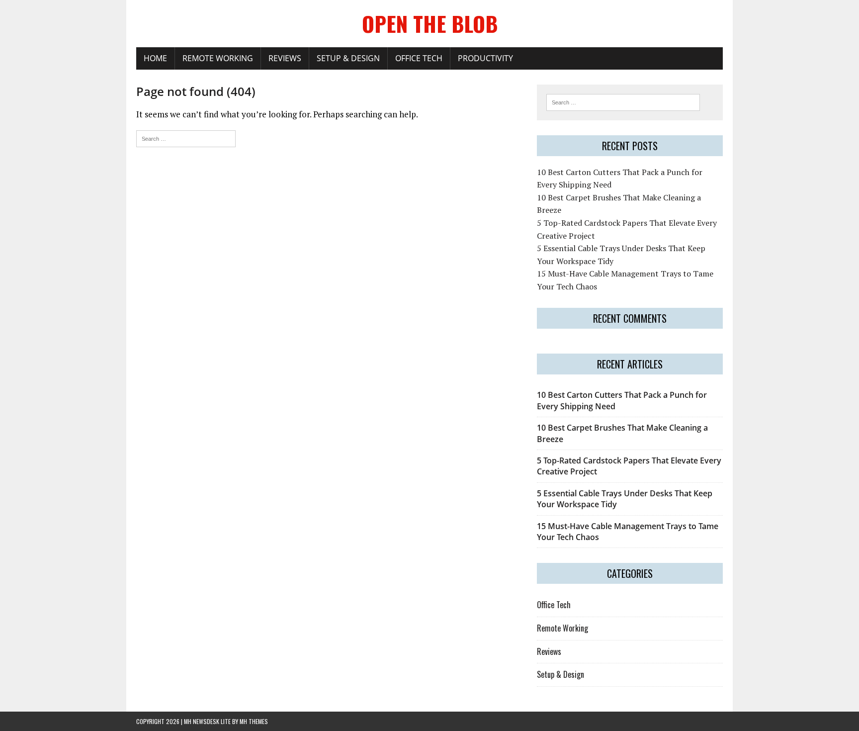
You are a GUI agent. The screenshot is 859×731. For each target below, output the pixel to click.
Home (155, 58)
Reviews (284, 58)
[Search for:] (186, 137)
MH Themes (254, 721)
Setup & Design (348, 58)
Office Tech (418, 58)
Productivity (485, 58)
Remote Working (217, 58)
